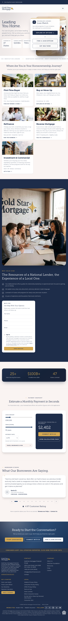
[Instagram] (53, 607)
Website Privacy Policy (30, 582)
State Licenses (28, 591)
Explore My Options (44, 32)
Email (5, 327)
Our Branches (5, 587)
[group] (34, 486)
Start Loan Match (14, 539)
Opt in (8, 334)
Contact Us (54, 511)
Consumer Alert (28, 600)
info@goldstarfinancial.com (32, 572)
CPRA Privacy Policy (30, 587)
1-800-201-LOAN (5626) (30, 569)
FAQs (48, 568)
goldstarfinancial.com (7, 574)
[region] (34, 491)
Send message (18, 348)
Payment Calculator (7, 589)
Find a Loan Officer (45, 41)
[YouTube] (60, 607)
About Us (49, 561)
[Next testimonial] (56, 501)
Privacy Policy (13, 344)
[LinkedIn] (56, 607)
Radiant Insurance (30, 607)
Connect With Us (49, 434)
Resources (50, 566)
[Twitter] (49, 607)
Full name (7, 313)
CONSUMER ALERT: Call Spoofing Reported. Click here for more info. (34, 550)
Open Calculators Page (49, 439)
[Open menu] (63, 8)
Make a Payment (8, 592)
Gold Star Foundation (53, 563)
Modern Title (19, 607)
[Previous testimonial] (12, 501)
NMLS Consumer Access (31, 594)
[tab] (16, 501)
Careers (49, 570)
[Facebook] (46, 607)
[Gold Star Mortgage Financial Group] (8, 8)
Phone (6, 320)
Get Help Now (45, 46)
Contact (26, 574)
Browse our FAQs (43, 511)
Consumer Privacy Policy (31, 584)
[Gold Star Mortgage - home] (5, 559)
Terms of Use (28, 589)
